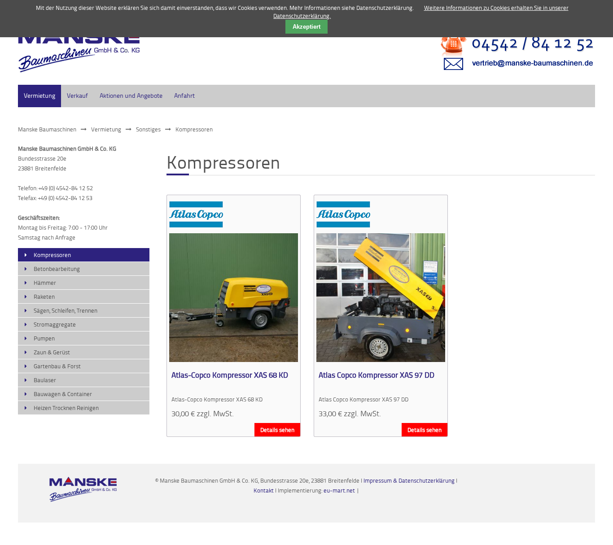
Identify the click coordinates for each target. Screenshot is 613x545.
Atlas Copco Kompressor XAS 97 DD (376, 374)
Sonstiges (148, 129)
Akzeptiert (306, 26)
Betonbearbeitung (57, 269)
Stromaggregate (55, 324)
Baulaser (45, 380)
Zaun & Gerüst (52, 352)
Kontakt (264, 490)
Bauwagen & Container (63, 394)
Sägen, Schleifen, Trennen (65, 310)
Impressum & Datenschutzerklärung (409, 480)
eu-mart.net (339, 490)
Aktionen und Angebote (131, 95)
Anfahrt (184, 95)
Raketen (44, 296)
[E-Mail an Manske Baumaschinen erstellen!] (512, 74)
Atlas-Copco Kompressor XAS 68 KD (229, 374)
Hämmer (45, 283)
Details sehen (277, 430)
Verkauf (77, 95)
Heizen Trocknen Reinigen (66, 408)
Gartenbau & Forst (57, 366)
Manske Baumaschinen (47, 129)
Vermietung (39, 95)
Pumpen (44, 338)
